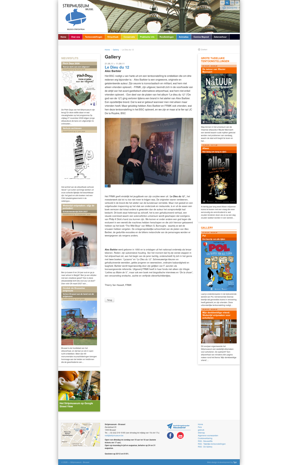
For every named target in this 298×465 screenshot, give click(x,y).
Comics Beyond (201, 36)
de (237, 2)
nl (227, 2)
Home (63, 36)
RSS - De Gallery (205, 446)
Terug (109, 300)
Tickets (232, 7)
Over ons (75, 36)
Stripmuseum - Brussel (83, 16)
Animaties (183, 36)
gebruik (201, 429)
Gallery (116, 49)
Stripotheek (112, 36)
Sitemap (201, 432)
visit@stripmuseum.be (114, 435)
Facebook (170, 435)
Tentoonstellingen (93, 36)
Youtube (180, 435)
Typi (235, 462)
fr (222, 2)
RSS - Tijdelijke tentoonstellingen (212, 443)
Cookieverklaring (205, 438)
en (232, 2)
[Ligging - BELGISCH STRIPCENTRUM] (80, 434)
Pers (200, 427)
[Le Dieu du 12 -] (149, 151)
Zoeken (204, 49)
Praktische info (147, 36)
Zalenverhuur (220, 36)
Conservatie (129, 36)
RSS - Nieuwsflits (205, 441)
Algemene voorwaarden (208, 435)
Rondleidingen (167, 36)
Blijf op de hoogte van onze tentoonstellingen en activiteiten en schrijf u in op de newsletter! (179, 426)
